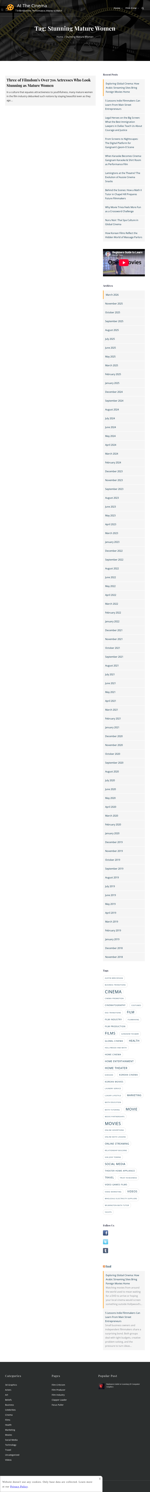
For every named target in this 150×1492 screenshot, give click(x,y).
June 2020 (110, 789)
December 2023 (114, 471)
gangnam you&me (130, 1034)
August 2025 (112, 330)
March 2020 (111, 815)
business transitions (115, 985)
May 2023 (110, 515)
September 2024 (114, 400)
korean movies (114, 1081)
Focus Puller (58, 1404)
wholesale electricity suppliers (121, 1199)
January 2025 (112, 383)
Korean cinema (128, 1074)
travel (109, 1177)
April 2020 (110, 806)
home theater (116, 1068)
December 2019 (114, 842)
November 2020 (114, 745)
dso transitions (113, 1013)
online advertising (114, 1130)
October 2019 (112, 859)
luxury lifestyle (113, 1096)
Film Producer (58, 1389)
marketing (134, 1095)
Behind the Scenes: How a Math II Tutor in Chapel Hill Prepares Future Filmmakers (123, 194)
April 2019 (110, 912)
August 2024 (112, 409)
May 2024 (110, 436)
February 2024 (113, 462)
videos (132, 1191)
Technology (10, 1444)
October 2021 (112, 648)
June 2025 (110, 347)
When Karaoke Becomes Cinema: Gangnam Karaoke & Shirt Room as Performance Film (123, 160)
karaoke (109, 1075)
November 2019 (114, 851)
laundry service (113, 1088)
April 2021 (110, 701)
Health (8, 1424)
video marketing (113, 1192)
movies (113, 1123)
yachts (108, 1212)
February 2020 (113, 824)
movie (131, 1109)
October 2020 (112, 753)
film (130, 1012)
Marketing (10, 1429)
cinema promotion (114, 998)
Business (9, 1404)
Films (7, 1419)
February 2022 (113, 612)
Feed (108, 1266)
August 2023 (112, 497)
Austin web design (114, 978)
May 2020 (110, 798)
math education (113, 1102)
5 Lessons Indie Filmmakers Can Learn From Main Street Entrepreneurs (122, 105)
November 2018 (114, 957)
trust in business (128, 1178)
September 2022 (114, 559)
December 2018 (114, 948)
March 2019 (111, 921)
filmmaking (133, 1020)
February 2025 (113, 374)
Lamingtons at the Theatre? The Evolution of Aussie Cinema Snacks (122, 177)
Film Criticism (58, 1384)
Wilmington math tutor (117, 1205)
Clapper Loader (59, 1399)
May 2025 (110, 356)
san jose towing (113, 1157)
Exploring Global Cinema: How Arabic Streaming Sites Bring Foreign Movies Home (122, 87)
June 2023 (110, 506)
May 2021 (110, 692)
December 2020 (114, 736)
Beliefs (8, 1399)
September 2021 (114, 656)
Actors (8, 1389)
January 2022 (112, 621)
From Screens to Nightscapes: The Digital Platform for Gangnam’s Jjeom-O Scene (121, 143)
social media (115, 1164)
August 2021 (112, 665)
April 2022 (110, 595)
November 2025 (114, 303)
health (134, 1040)
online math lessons (115, 1137)
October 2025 (112, 312)
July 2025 (110, 339)
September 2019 (114, 868)
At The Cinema (32, 6)
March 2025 (111, 365)
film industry (113, 1019)
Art (6, 1394)
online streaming (117, 1143)
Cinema (9, 1414)
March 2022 (111, 603)
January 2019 (112, 939)
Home (117, 8)
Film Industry (58, 1394)
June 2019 (110, 895)
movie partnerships (115, 1117)
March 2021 (111, 709)
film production (115, 1026)
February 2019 (113, 930)
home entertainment (119, 1061)
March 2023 (111, 533)
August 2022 (112, 568)
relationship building (116, 1150)
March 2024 (111, 453)
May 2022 (110, 586)
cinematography (115, 1005)
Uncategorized (12, 1454)
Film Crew (131, 8)
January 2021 (112, 727)
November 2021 (114, 639)
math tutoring (112, 1110)
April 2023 (110, 524)
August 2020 (112, 771)
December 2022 (114, 550)
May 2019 (110, 904)
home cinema (113, 1054)
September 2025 (114, 321)
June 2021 (110, 683)
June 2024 (110, 427)
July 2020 (110, 780)
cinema (113, 991)
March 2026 (112, 294)
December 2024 (114, 391)
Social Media (11, 1439)
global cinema (114, 1040)
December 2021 (114, 630)
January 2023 (112, 542)
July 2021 (110, 674)
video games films (116, 1184)
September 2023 (114, 489)
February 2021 (113, 718)
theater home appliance (120, 1170)
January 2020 (112, 833)
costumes (136, 1005)
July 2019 (110, 886)
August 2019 (112, 877)
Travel (8, 1449)
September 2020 (114, 762)
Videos (8, 1459)
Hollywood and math (116, 1048)
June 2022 (110, 577)
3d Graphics (11, 1384)
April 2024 (110, 444)
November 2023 (114, 480)
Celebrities (10, 1409)
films (110, 1033)
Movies (8, 1434)
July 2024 (110, 418)
